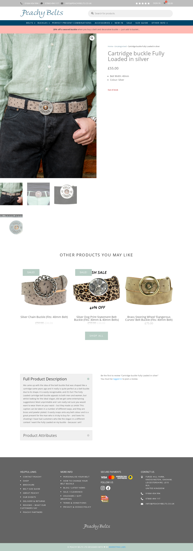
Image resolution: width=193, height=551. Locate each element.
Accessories (102, 22)
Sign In (157, 3)
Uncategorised (120, 46)
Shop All (97, 335)
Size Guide (141, 22)
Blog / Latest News (74, 487)
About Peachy (31, 493)
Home (110, 46)
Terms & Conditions (74, 503)
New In (119, 22)
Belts (29, 22)
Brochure (28, 484)
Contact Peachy (32, 476)
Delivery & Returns (34, 501)
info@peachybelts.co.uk (78, 3)
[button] (92, 38)
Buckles (43, 22)
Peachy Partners (33, 512)
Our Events (29, 497)
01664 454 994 (31, 3)
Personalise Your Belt (76, 476)
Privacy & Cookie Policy (77, 507)
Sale (129, 22)
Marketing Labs (117, 547)
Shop (26, 481)
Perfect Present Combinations (71, 22)
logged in (117, 379)
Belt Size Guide (31, 489)
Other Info (159, 22)
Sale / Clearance (73, 492)
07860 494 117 (52, 3)
